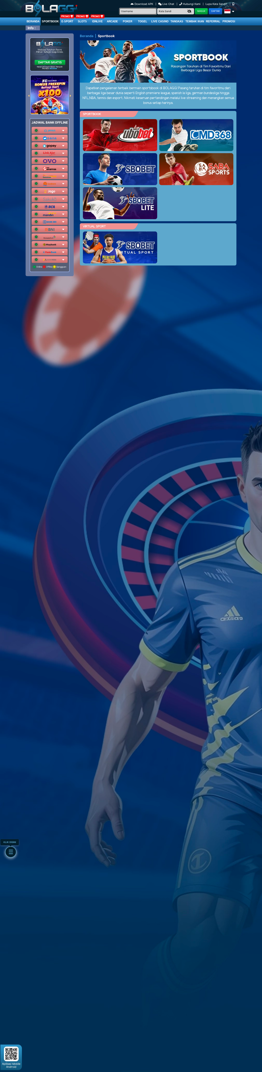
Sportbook (50, 21)
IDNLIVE (97, 21)
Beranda (33, 21)
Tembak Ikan (194, 21)
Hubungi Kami (191, 4)
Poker (127, 21)
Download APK (144, 4)
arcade (112, 21)
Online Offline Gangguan (51, 266)
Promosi (228, 21)
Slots (82, 21)
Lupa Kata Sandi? (217, 4)
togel (142, 21)
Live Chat (167, 4)
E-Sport (67, 21)
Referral (213, 21)
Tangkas (177, 21)
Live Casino (159, 21)
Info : (32, 28)
